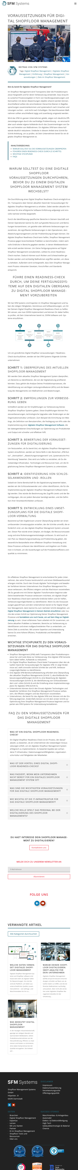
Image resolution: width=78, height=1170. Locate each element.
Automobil (47, 1118)
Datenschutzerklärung (52, 1088)
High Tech (47, 1123)
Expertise (13, 1120)
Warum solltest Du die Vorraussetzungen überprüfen (39, 149)
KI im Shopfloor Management (22, 1131)
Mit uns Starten (16, 1126)
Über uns (13, 1139)
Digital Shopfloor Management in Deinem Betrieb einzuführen (34, 611)
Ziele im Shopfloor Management (51, 77)
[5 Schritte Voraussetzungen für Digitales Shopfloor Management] (39, 348)
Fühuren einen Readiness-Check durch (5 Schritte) (37, 151)
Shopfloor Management (54, 74)
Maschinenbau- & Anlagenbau (55, 1115)
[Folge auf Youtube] (42, 903)
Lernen (13, 1123)
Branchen (14, 1115)
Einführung (37, 74)
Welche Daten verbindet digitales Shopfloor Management (22, 967)
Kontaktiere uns (39, 570)
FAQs (15, 156)
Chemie (46, 1128)
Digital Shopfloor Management (38, 71)
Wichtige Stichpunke (23, 154)
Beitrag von (26, 67)
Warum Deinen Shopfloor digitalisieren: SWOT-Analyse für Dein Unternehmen (55, 969)
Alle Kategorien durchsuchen (23, 933)
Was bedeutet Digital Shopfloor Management (22, 1024)
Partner (13, 1128)
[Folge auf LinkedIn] (37, 903)
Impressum (47, 1085)
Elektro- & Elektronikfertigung (55, 1120)
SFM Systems (40, 67)
